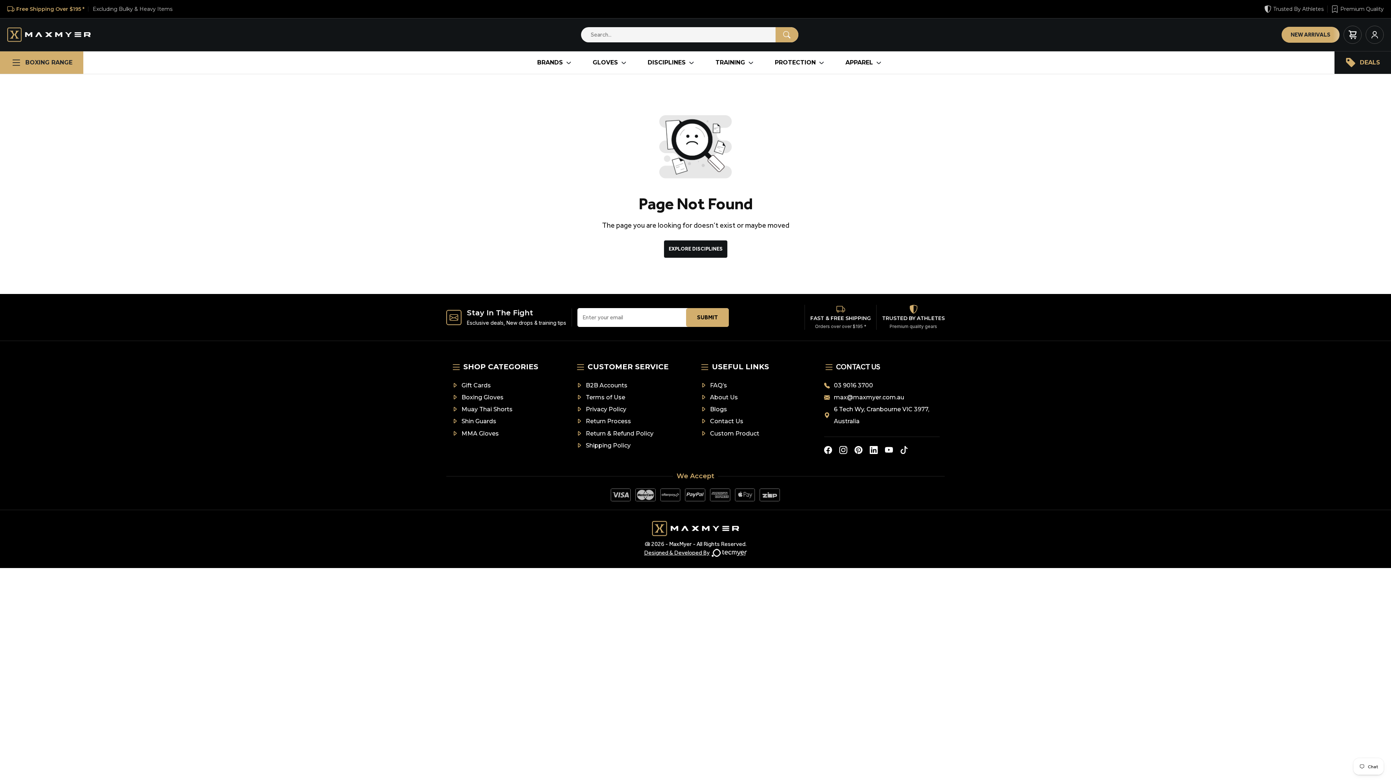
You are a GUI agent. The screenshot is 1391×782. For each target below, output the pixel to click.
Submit (707, 317)
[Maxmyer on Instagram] (843, 450)
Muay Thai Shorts (487, 409)
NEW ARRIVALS (1311, 34)
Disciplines (667, 62)
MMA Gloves (480, 433)
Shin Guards (478, 421)
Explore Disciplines (696, 249)
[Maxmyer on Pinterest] (858, 450)
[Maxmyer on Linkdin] (874, 450)
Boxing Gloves (482, 397)
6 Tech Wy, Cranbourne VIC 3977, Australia (881, 415)
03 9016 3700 (853, 385)
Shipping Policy (608, 445)
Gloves (605, 62)
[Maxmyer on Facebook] (828, 450)
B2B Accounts (606, 385)
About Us (724, 397)
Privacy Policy (606, 409)
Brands (550, 62)
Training (730, 62)
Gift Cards (476, 385)
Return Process (608, 421)
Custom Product (734, 433)
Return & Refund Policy (619, 433)
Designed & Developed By (677, 552)
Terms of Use (605, 397)
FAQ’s (718, 385)
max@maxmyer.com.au (869, 397)
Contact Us (726, 421)
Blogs (718, 409)
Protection (795, 62)
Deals (1370, 62)
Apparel (859, 62)
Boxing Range (48, 62)
